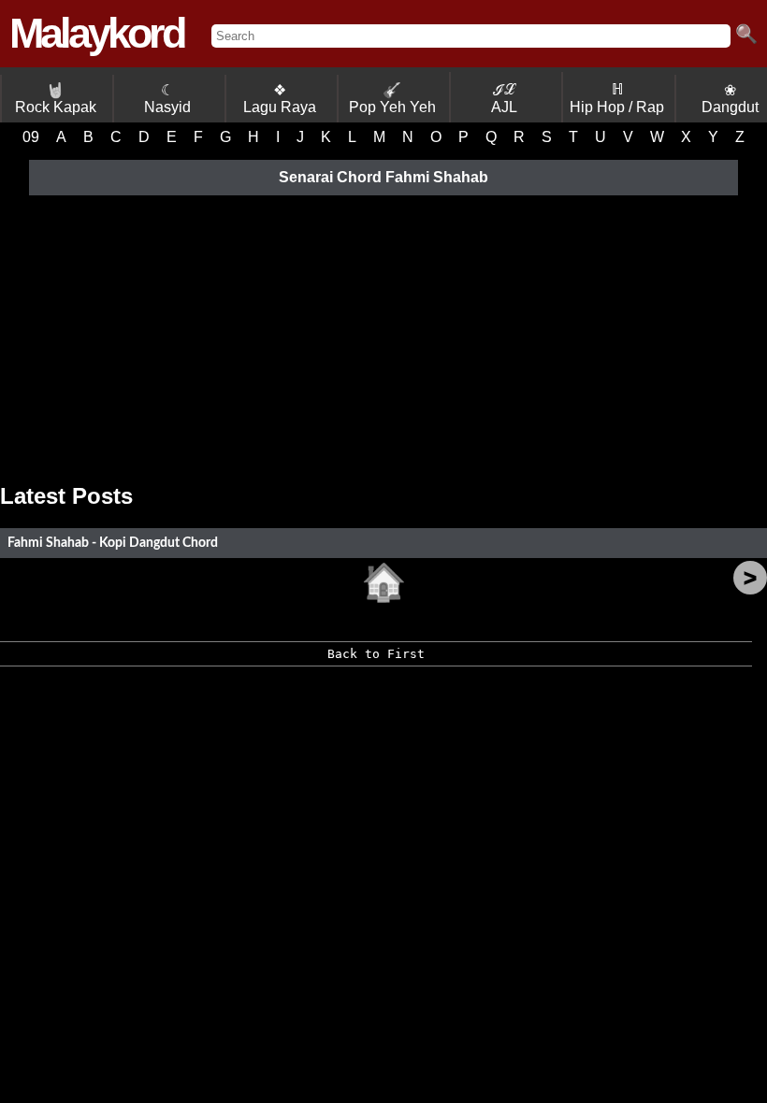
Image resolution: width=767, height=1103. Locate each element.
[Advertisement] (383, 334)
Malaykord (96, 33)
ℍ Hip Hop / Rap (617, 98)
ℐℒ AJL (504, 98)
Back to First (376, 654)
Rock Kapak (55, 98)
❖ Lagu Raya (279, 98)
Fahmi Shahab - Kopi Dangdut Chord (112, 543)
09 (30, 137)
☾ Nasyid (167, 98)
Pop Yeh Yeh (392, 98)
